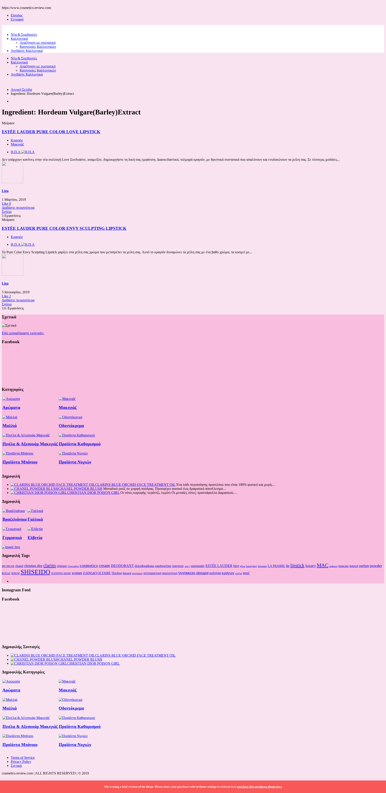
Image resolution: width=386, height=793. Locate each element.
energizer (178, 566)
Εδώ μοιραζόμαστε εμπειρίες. (23, 333)
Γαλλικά (35, 519)
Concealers (73, 566)
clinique (62, 566)
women (77, 573)
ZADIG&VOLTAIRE (97, 573)
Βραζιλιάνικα (14, 519)
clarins (49, 565)
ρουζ (246, 573)
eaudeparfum (163, 566)
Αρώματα (11, 407)
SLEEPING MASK (61, 573)
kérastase (262, 566)
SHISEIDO (35, 571)
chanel (19, 566)
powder (376, 565)
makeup (333, 566)
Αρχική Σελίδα (21, 89)
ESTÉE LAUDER (219, 566)
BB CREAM (8, 566)
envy (187, 566)
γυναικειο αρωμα (193, 572)
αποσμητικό (169, 573)
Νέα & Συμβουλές (24, 34)
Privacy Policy (21, 761)
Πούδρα (117, 573)
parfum (364, 566)
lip (288, 566)
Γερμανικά (12, 537)
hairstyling (251, 566)
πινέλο (238, 573)
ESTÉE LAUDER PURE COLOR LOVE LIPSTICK (51, 131)
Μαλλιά (9, 425)
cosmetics (89, 565)
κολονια (215, 573)
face (236, 566)
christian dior (33, 566)
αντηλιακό (137, 573)
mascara (343, 566)
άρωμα (127, 573)
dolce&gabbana (144, 566)
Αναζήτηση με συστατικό (38, 42)
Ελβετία (35, 537)
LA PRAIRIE (276, 566)
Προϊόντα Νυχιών (75, 462)
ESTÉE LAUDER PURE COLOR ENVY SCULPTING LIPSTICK (64, 228)
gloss (242, 566)
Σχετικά (16, 766)
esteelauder (198, 566)
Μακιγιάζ (17, 144)
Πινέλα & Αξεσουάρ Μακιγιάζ (30, 444)
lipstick (297, 565)
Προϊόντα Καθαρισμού (80, 444)
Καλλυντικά (19, 38)
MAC (322, 565)
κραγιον (228, 573)
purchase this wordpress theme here (259, 786)
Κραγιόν (17, 140)
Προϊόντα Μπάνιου (20, 462)
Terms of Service (23, 757)
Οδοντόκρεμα (71, 425)
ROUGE (6, 573)
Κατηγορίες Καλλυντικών (38, 47)
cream (104, 565)
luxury (310, 565)
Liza (5, 191)
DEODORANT (122, 566)
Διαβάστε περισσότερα (18, 207)
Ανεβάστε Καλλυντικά (27, 51)
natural (353, 566)
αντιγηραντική (152, 573)
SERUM (15, 573)
